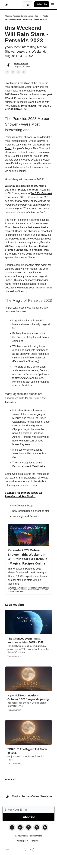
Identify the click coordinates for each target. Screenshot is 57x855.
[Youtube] (20, 827)
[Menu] (52, 4)
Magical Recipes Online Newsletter (21, 16)
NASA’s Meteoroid (41, 193)
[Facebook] (28, 827)
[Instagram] (36, 827)
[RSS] (44, 827)
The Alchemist (21, 63)
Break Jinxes (22, 378)
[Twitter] (12, 827)
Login (27, 4)
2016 (45, 156)
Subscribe (42, 4)
